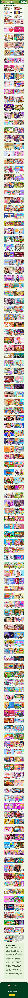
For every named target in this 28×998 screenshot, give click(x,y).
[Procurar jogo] (25, 2)
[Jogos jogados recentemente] (22, 2)
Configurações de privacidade (13, 991)
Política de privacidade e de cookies (14, 989)
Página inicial (3, 980)
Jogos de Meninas (11, 980)
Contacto (12, 995)
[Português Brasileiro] (17, 995)
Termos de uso (10, 988)
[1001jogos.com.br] (10, 2)
